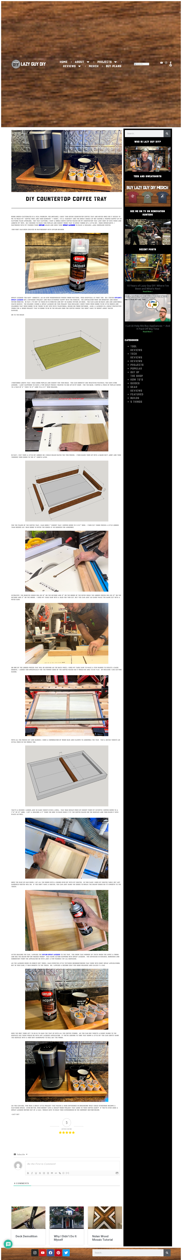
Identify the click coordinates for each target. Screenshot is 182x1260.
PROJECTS (105, 62)
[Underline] (36, 1173)
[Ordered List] (44, 1173)
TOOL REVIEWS (136, 348)
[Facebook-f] (170, 62)
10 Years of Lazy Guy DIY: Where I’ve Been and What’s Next (148, 287)
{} (64, 1173)
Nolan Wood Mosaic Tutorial (102, 1238)
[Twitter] (66, 1252)
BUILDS (135, 398)
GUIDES (135, 383)
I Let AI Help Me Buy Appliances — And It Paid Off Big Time (148, 327)
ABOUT (79, 62)
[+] (67, 1173)
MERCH (94, 66)
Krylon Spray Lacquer (51, 955)
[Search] (167, 133)
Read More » (148, 292)
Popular (136, 368)
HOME (64, 62)
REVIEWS (69, 66)
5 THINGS (136, 402)
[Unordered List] (48, 1173)
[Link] (60, 1173)
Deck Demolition (26, 1236)
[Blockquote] (52, 1173)
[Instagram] (166, 62)
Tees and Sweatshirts (148, 176)
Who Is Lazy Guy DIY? (148, 141)
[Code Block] (56, 1173)
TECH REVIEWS (136, 355)
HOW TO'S (137, 379)
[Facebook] (50, 1252)
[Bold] (28, 1173)
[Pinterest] (170, 65)
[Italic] (32, 1173)
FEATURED (137, 394)
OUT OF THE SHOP (137, 374)
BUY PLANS (114, 66)
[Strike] (40, 1173)
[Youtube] (161, 62)
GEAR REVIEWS (136, 388)
